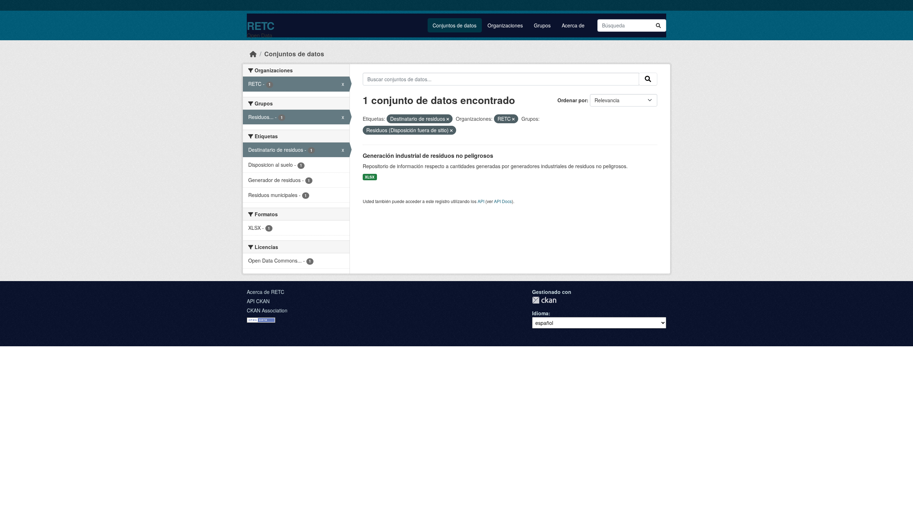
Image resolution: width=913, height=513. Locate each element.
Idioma (540, 313)
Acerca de (573, 25)
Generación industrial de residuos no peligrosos (428, 155)
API (481, 201)
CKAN (544, 300)
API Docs (503, 201)
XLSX (369, 177)
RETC (260, 25)
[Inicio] (253, 53)
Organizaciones (505, 25)
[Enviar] (658, 25)
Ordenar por (572, 100)
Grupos (542, 25)
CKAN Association (267, 310)
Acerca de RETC (265, 291)
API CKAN (258, 301)
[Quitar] (448, 119)
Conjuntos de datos (454, 25)
